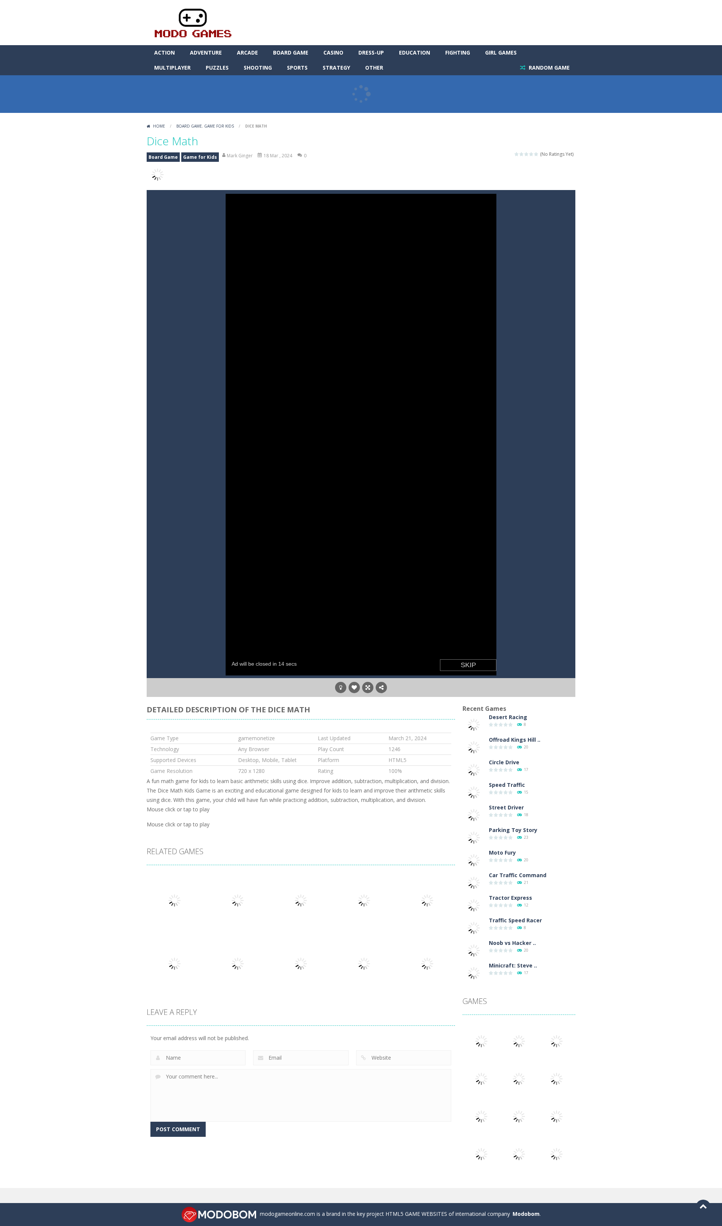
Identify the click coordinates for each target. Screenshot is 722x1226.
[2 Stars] (521, 154)
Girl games (501, 52)
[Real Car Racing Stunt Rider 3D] (481, 1040)
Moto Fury (502, 852)
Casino (333, 52)
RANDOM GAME (548, 67)
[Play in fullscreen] (367, 687)
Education (414, 52)
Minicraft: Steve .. (513, 965)
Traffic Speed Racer (515, 920)
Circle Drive (504, 762)
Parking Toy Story (513, 830)
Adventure (206, 52)
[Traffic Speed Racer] (474, 927)
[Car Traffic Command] (474, 882)
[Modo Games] (193, 22)
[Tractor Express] (474, 904)
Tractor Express (510, 897)
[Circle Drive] (474, 769)
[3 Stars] (526, 154)
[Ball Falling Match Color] (481, 1078)
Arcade (247, 52)
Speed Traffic (507, 784)
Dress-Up (371, 52)
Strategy (336, 67)
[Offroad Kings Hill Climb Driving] (474, 746)
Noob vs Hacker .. (512, 942)
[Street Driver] (474, 814)
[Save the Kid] (519, 1116)
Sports (297, 67)
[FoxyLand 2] (519, 1040)
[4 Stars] (531, 154)
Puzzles (217, 67)
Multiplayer (172, 67)
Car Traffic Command (517, 875)
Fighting (457, 52)
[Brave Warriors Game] (519, 1078)
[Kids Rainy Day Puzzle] (556, 1153)
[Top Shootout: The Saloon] (556, 1078)
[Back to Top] (703, 1207)
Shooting (258, 67)
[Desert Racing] (474, 724)
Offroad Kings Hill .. (514, 739)
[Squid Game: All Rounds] (481, 1116)
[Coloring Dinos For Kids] (519, 1153)
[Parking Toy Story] (474, 837)
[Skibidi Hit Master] (556, 1116)
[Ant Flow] (481, 1153)
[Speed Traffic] (474, 792)
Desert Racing (508, 717)
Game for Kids (219, 126)
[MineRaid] (556, 1040)
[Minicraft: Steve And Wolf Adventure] (474, 972)
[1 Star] (516, 154)
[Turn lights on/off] (340, 687)
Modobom (526, 1213)
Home (159, 126)
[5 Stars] (536, 154)
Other (374, 67)
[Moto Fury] (474, 859)
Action (164, 52)
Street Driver (506, 807)
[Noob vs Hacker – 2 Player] (474, 950)
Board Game (290, 52)
